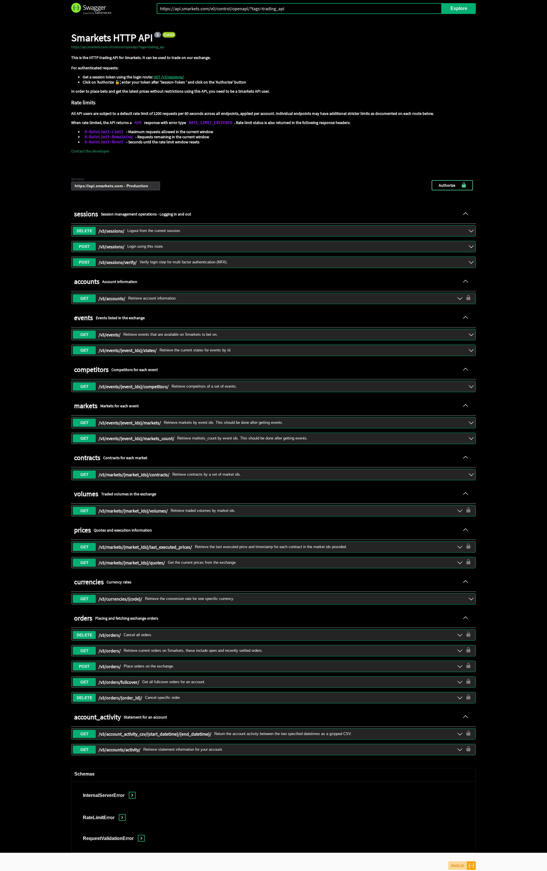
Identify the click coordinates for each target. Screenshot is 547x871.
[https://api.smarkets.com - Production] (115, 186)
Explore (458, 8)
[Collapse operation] (465, 214)
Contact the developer (90, 151)
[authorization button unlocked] (468, 298)
